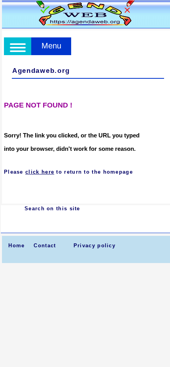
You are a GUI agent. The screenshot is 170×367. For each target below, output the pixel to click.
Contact (45, 245)
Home (16, 245)
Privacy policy (94, 245)
